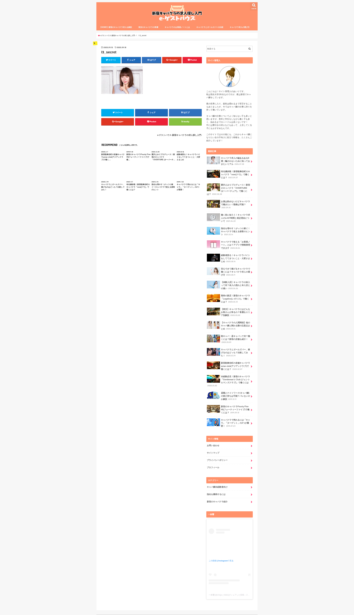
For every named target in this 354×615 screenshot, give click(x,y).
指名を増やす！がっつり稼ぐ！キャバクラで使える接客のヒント (235, 231)
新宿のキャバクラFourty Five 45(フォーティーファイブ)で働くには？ (235, 409)
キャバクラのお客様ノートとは (177, 27)
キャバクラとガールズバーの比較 (209, 27)
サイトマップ (213, 453)
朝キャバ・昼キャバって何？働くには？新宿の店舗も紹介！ (235, 339)
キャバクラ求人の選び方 (240, 27)
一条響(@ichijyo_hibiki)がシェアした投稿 (226, 595)
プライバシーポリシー (217, 460)
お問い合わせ (213, 445)
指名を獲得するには (216, 494)
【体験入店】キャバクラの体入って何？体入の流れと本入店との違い (235, 285)
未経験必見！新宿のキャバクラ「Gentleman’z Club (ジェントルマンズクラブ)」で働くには (228, 381)
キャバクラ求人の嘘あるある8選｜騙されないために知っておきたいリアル (235, 161)
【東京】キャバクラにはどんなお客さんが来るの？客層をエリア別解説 (235, 312)
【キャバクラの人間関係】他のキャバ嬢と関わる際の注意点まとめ (235, 325)
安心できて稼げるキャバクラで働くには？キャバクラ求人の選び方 (235, 272)
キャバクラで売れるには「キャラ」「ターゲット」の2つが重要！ (235, 423)
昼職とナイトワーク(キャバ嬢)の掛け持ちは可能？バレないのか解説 (235, 396)
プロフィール (213, 467)
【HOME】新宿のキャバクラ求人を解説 (116, 27)
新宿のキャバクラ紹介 (217, 502)
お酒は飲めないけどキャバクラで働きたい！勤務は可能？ (235, 204)
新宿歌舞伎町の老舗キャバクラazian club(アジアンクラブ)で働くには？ (235, 366)
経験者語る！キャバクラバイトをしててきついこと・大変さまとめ (235, 258)
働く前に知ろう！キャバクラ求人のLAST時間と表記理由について (235, 218)
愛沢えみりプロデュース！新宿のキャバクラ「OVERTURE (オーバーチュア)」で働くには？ (228, 189)
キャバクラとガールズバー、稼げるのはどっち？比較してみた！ (235, 352)
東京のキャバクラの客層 (148, 27)
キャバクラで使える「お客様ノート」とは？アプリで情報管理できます (235, 245)
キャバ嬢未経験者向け (217, 487)
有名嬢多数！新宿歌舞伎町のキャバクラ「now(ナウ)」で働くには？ (235, 174)
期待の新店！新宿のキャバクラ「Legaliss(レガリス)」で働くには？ (235, 299)
